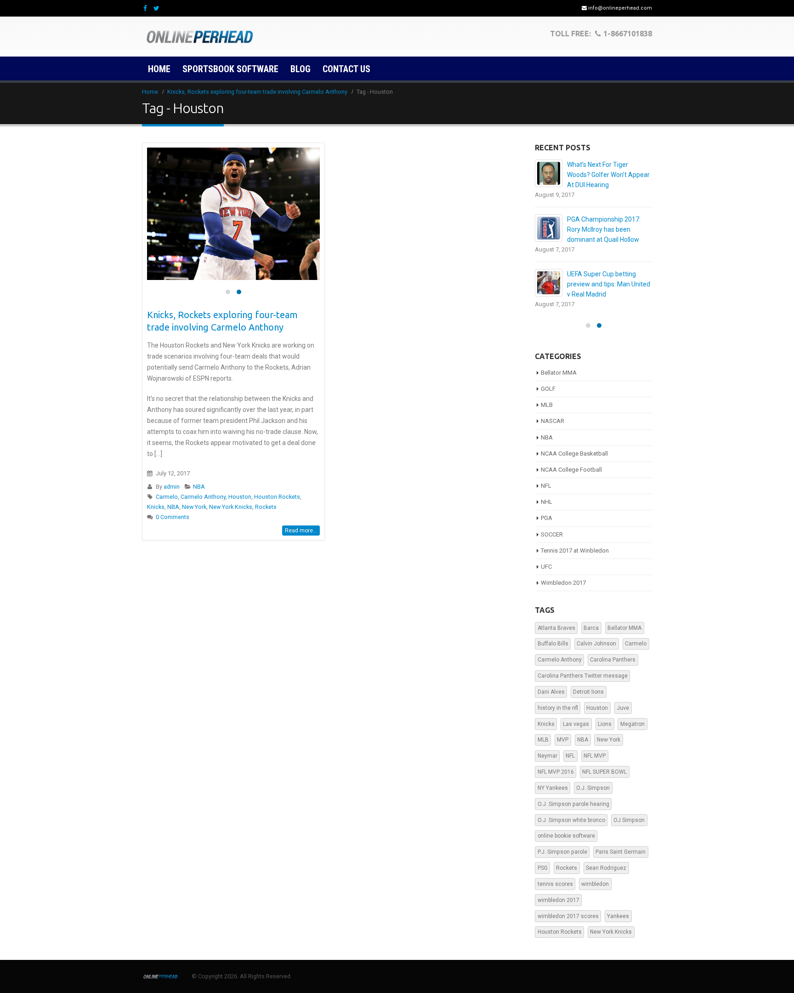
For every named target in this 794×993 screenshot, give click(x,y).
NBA (199, 486)
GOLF (548, 388)
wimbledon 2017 (558, 900)
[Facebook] (145, 8)
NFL (546, 485)
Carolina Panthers (612, 659)
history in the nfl (558, 708)
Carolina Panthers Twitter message (583, 676)
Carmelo (167, 496)
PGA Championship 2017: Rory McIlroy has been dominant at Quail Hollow (604, 229)
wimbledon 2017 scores (568, 916)
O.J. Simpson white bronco (571, 820)
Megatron (632, 724)
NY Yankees (553, 788)
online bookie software (566, 836)
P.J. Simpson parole (562, 852)
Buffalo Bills (553, 643)
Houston (239, 496)
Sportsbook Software (230, 68)
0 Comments (172, 517)
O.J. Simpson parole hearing (573, 804)
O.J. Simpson (593, 788)
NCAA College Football (571, 469)
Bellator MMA (559, 372)
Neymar (547, 756)
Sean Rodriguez (606, 868)
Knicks (155, 506)
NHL (546, 501)
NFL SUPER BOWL (604, 772)
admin (172, 486)
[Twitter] (157, 8)
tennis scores (555, 884)
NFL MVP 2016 (556, 772)
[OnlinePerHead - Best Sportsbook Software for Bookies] (199, 36)
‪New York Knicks (230, 506)
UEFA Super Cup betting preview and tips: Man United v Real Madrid (608, 284)
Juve (623, 708)
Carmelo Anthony (203, 496)
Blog (300, 68)
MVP (562, 739)
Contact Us (346, 68)
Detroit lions (588, 692)
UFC (546, 566)
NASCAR (552, 420)
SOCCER (552, 534)
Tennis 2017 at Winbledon (575, 550)
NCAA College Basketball (574, 453)
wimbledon (595, 884)
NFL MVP (595, 756)
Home (159, 68)
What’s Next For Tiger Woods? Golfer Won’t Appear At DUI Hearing (608, 174)
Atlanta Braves (556, 628)
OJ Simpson (629, 820)
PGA (546, 517)
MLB (547, 404)
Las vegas (576, 724)
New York (194, 506)
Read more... (301, 530)
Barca (591, 628)
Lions (605, 724)
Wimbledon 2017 (563, 582)
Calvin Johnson (596, 643)
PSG (543, 868)
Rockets (266, 506)
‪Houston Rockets (277, 496)
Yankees (618, 916)
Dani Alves (551, 692)
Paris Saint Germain (621, 852)
